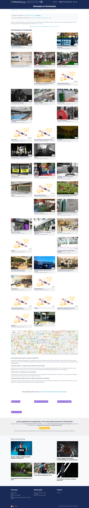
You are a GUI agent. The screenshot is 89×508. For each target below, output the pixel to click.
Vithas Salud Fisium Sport (40, 195)
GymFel (13, 250)
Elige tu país (14, 506)
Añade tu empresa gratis (66, 1)
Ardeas (12, 195)
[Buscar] (41, 2)
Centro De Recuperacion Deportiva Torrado (43, 139)
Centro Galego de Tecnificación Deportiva (43, 83)
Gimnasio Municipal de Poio (17, 308)
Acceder (75, 1)
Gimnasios (38, 15)
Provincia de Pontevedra (25, 9)
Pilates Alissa (14, 139)
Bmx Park (13, 325)
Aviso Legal (36, 493)
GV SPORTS (59, 139)
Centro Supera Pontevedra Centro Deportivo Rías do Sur (67, 47)
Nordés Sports (14, 288)
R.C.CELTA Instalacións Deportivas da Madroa (67, 195)
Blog (12, 496)
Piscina (46, 17)
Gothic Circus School (15, 232)
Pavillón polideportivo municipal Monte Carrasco (42, 271)
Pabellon (36, 308)
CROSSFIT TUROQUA (38, 102)
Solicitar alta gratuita (44, 428)
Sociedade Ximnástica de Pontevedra (65, 270)
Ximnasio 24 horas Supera (63, 83)
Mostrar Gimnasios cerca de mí (52, 26)
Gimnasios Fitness (15, 9)
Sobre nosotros (14, 492)
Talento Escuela (60, 102)
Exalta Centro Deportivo (39, 65)
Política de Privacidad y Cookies (40, 495)
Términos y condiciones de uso (40, 492)
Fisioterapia (38, 17)
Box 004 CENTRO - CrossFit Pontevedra (20, 157)
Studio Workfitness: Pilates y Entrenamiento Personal (67, 213)
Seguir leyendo (40, 23)
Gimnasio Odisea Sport (16, 46)
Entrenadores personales (29, 15)
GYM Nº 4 (36, 157)
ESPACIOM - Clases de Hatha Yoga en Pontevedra (65, 177)
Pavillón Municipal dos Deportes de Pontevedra (19, 121)
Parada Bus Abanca (38, 325)
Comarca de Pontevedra (37, 9)
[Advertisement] (44, 41)
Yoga (50, 17)
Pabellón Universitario (39, 212)
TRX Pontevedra (14, 176)
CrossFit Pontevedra (62, 120)
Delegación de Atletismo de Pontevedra (66, 308)
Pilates (42, 17)
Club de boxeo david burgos (17, 102)
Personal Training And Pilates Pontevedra (20, 65)
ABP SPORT (36, 176)
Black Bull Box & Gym (61, 65)
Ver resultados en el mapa (37, 26)
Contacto (58, 492)
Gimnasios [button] (55, 1)
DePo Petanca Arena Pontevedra (18, 270)
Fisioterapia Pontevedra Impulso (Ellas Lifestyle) (65, 251)
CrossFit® (32, 17)
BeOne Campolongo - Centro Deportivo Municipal (42, 233)
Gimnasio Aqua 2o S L (39, 288)
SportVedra (59, 232)
